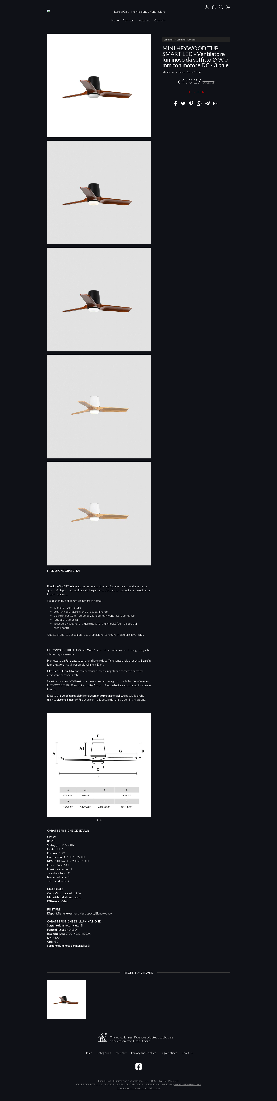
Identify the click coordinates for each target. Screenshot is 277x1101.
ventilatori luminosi (186, 39)
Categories (104, 1053)
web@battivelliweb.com (187, 1084)
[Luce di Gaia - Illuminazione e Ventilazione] (138, 8)
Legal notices (169, 1053)
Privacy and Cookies (143, 1053)
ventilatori (169, 39)
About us (144, 20)
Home (115, 20)
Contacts (160, 20)
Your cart (128, 20)
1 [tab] (97, 820)
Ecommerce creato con (138, 1087)
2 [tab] (101, 820)
